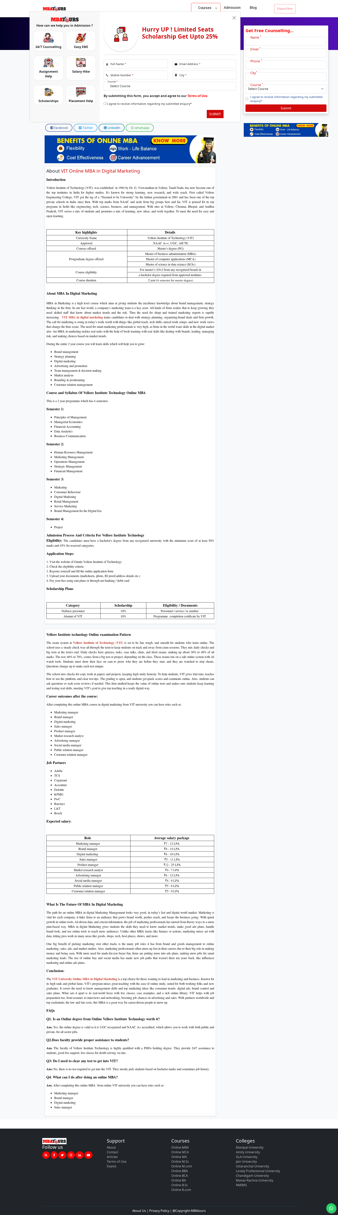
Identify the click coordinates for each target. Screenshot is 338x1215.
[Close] (234, 17)
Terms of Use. (197, 96)
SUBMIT (215, 114)
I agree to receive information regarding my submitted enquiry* (149, 104)
